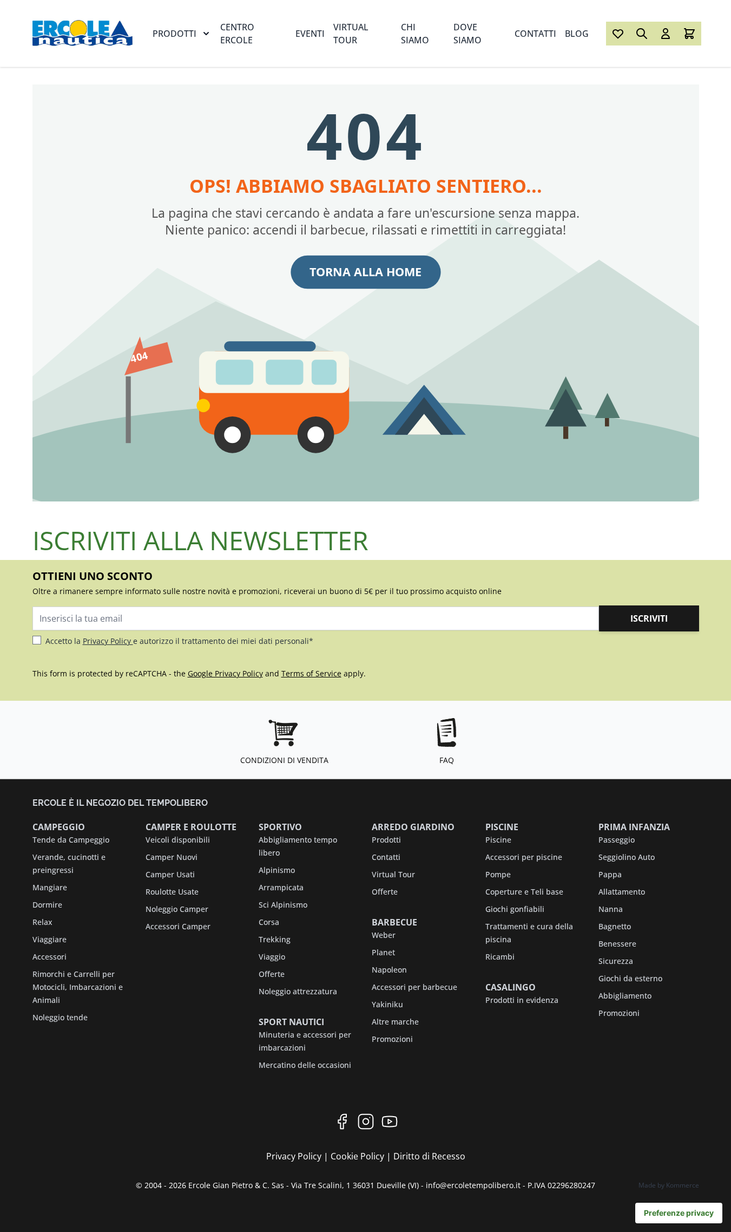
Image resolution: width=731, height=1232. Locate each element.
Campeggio (58, 827)
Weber (384, 935)
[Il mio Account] (665, 33)
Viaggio (272, 956)
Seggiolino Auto (626, 857)
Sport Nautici (291, 1022)
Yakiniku (387, 1004)
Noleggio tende (60, 1017)
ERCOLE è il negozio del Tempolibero (120, 803)
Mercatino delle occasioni (305, 1065)
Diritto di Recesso (429, 1156)
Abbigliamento (624, 995)
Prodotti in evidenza (521, 1000)
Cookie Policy (358, 1156)
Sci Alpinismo (283, 904)
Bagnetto (614, 926)
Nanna (610, 909)
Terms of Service (311, 673)
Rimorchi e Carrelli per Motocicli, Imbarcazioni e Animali (77, 987)
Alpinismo (277, 870)
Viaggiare (49, 939)
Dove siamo (467, 33)
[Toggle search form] (642, 33)
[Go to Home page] (84, 33)
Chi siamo (415, 33)
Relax (42, 922)
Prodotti (174, 34)
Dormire (47, 904)
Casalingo (510, 987)
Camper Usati (170, 874)
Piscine (501, 827)
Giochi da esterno (630, 978)
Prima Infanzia (634, 827)
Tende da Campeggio (70, 840)
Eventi (310, 34)
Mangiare (49, 887)
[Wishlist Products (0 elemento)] (618, 33)
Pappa (610, 874)
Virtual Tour (350, 33)
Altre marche (395, 1021)
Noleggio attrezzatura (298, 991)
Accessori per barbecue (414, 987)
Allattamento (621, 891)
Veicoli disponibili (178, 840)
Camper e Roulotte (191, 827)
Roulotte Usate (172, 891)
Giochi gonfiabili (514, 909)
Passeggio (616, 840)
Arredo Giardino (413, 827)
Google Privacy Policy (225, 673)
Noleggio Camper (177, 909)
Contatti (535, 34)
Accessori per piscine (523, 857)
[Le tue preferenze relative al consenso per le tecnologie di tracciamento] (678, 1213)
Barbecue (394, 922)
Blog (577, 34)
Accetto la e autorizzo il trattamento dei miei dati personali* (179, 641)
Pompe (498, 874)
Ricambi (500, 956)
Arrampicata (281, 887)
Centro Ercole (237, 33)
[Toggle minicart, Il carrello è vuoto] (689, 33)
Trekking (275, 939)
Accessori (49, 956)
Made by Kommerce (668, 1185)
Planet (383, 952)
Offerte (272, 974)
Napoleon (389, 969)
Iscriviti (649, 618)
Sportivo (280, 827)
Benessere (617, 943)
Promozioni (392, 1039)
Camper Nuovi (171, 857)
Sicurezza (615, 961)
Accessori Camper (178, 926)
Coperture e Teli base (524, 891)
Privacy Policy (108, 641)
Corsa (269, 922)
